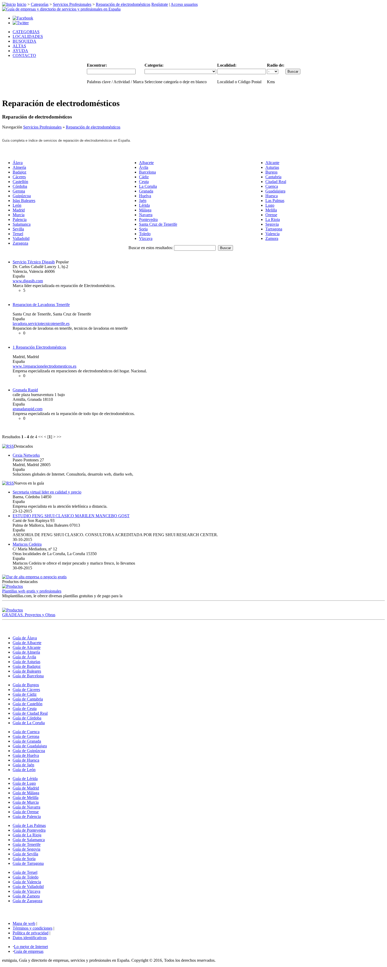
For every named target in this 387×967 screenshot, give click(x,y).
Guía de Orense (26, 812)
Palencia (20, 219)
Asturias (272, 167)
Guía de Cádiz (25, 694)
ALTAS (19, 46)
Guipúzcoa (22, 196)
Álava (18, 162)
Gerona (19, 191)
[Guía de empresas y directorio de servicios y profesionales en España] (61, 9)
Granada (146, 191)
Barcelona (147, 172)
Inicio (21, 4)
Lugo (269, 205)
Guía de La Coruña (29, 723)
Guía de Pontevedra (29, 830)
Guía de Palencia (27, 816)
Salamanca (22, 224)
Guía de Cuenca (26, 731)
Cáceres (19, 177)
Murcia (18, 215)
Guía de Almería (26, 652)
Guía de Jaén (23, 765)
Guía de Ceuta (25, 708)
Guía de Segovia (26, 849)
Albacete (146, 162)
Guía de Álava (25, 638)
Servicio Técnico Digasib (34, 262)
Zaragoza (20, 243)
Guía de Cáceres (26, 689)
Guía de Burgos (26, 685)
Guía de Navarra (26, 807)
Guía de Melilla (25, 797)
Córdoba (20, 186)
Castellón (20, 181)
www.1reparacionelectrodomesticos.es (44, 366)
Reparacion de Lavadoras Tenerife (41, 304)
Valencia (272, 233)
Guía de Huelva (26, 755)
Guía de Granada (27, 741)
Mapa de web (24, 923)
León (17, 205)
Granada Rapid (25, 390)
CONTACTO (24, 55)
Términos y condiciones (32, 928)
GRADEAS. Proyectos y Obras (28, 615)
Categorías (39, 4)
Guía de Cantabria (28, 699)
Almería (19, 167)
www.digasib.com (28, 281)
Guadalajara (275, 191)
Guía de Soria (24, 858)
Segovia (272, 224)
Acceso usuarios (184, 4)
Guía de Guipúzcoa (29, 750)
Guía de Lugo (24, 783)
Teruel (18, 233)
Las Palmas (274, 200)
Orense (271, 215)
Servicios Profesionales (72, 4)
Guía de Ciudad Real (30, 713)
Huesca (271, 196)
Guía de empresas (28, 951)
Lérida (144, 205)
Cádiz (144, 177)
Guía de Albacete (27, 642)
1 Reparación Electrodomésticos (39, 347)
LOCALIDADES (28, 36)
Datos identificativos (30, 937)
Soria (143, 229)
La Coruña (148, 186)
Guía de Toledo (25, 877)
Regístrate (159, 4)
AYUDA (20, 50)
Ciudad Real (275, 181)
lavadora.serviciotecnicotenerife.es (41, 323)
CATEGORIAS (26, 31)
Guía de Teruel (25, 872)
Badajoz (19, 172)
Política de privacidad (30, 933)
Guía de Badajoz (27, 666)
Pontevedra (148, 219)
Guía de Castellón (27, 704)
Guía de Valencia (27, 882)
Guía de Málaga (26, 793)
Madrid (19, 210)
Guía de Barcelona (28, 676)
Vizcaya (145, 238)
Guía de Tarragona (28, 863)
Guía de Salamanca (29, 839)
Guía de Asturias (26, 661)
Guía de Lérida (25, 778)
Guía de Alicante (27, 647)
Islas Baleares (24, 200)
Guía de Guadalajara (30, 746)
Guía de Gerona (26, 736)
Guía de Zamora (26, 896)
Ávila (143, 167)
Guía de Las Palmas (29, 825)
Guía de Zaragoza (27, 901)
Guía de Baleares (27, 671)
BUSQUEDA (24, 41)
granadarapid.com (27, 409)
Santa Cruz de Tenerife (158, 224)
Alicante (272, 162)
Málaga (145, 210)
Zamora (271, 238)
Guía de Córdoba (27, 718)
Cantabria (273, 177)
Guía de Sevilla (25, 854)
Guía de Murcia (26, 802)
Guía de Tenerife (27, 844)
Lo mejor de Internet (31, 946)
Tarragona (273, 229)
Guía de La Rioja (27, 835)
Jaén (142, 200)
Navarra (145, 215)
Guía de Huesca (26, 760)
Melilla (271, 210)
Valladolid (21, 238)
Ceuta (144, 181)
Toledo (145, 233)
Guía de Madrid (26, 788)
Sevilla (18, 229)
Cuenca (271, 186)
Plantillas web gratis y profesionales (31, 591)
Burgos (271, 172)
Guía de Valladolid (28, 886)
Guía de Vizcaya (26, 891)
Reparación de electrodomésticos (123, 4)
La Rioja (272, 219)
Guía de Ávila (24, 657)
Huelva (145, 196)
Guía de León (24, 769)
